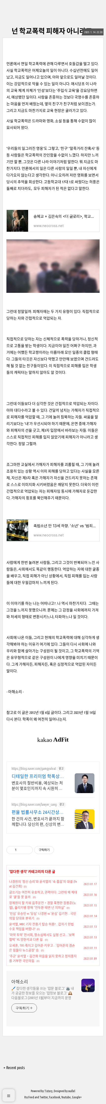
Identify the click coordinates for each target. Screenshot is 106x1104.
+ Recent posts (14, 1067)
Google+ (77, 1097)
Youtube (66, 1097)
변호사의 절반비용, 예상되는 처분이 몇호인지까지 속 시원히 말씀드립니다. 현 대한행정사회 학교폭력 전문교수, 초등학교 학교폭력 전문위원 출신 (37, 786)
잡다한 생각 (18, 872)
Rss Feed (29, 1097)
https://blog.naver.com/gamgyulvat (34, 769)
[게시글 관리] (27, 850)
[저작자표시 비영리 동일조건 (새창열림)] (60, 850)
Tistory (48, 1091)
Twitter (43, 1097)
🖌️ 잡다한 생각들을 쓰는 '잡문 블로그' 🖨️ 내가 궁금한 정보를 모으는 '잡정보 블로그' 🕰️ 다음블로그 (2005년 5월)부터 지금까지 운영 (42, 993)
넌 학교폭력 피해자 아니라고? (53, 31)
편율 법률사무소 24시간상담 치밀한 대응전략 (38, 812)
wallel (71, 1091)
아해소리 (19, 981)
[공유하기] (21, 850)
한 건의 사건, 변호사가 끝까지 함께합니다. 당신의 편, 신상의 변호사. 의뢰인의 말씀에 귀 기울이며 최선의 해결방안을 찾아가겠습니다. (38, 822)
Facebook (54, 1097)
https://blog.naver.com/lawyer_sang (34, 804)
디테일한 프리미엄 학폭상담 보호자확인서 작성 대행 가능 (38, 776)
